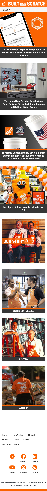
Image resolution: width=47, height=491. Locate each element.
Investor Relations (17, 435)
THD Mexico (5, 440)
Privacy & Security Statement (11, 444)
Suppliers (26, 440)
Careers (16, 440)
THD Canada (31, 435)
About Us (4, 435)
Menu (6, 9)
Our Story (13, 241)
